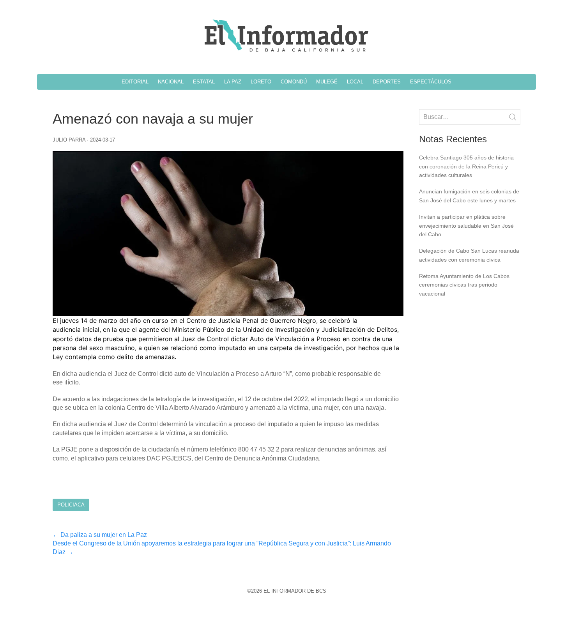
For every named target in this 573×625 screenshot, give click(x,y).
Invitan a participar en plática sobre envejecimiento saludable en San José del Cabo (466, 225)
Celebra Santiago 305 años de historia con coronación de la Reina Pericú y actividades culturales (466, 166)
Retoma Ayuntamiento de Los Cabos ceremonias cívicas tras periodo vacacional (464, 285)
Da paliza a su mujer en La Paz (100, 534)
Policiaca (71, 505)
